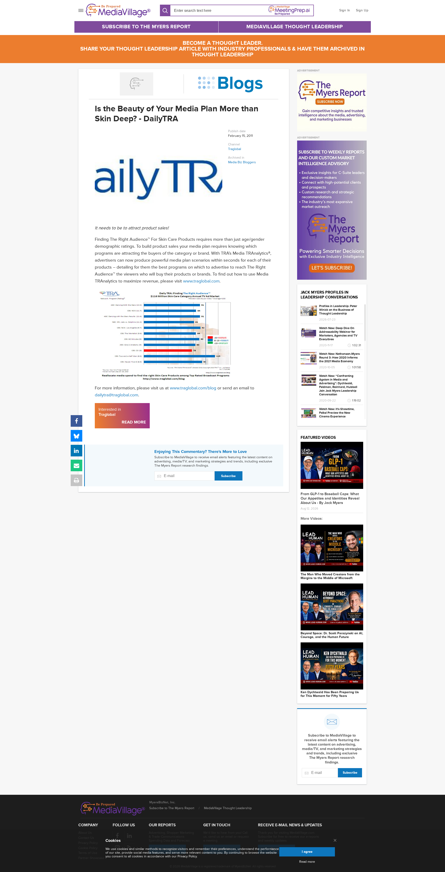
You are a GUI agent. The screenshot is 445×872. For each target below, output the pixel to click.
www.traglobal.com (201, 281)
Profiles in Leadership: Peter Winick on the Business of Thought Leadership (338, 309)
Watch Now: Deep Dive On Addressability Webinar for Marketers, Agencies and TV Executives (338, 333)
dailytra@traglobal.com (116, 395)
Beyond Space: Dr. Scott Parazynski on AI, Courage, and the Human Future (332, 635)
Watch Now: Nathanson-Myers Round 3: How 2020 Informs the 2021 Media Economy (339, 357)
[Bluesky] (76, 436)
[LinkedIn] (76, 450)
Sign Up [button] (362, 10)
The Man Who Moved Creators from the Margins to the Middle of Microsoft (330, 576)
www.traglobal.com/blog (193, 388)
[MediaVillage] (118, 10)
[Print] (76, 480)
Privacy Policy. (187, 856)
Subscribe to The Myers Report (146, 27)
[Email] (76, 465)
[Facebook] (76, 421)
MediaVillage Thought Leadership (294, 27)
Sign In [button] (344, 10)
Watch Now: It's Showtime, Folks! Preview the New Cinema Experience (336, 412)
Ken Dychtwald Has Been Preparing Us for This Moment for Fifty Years (330, 694)
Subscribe (228, 476)
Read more (307, 862)
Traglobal (234, 149)
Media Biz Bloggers (242, 162)
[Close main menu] (335, 841)
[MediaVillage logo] (112, 808)
